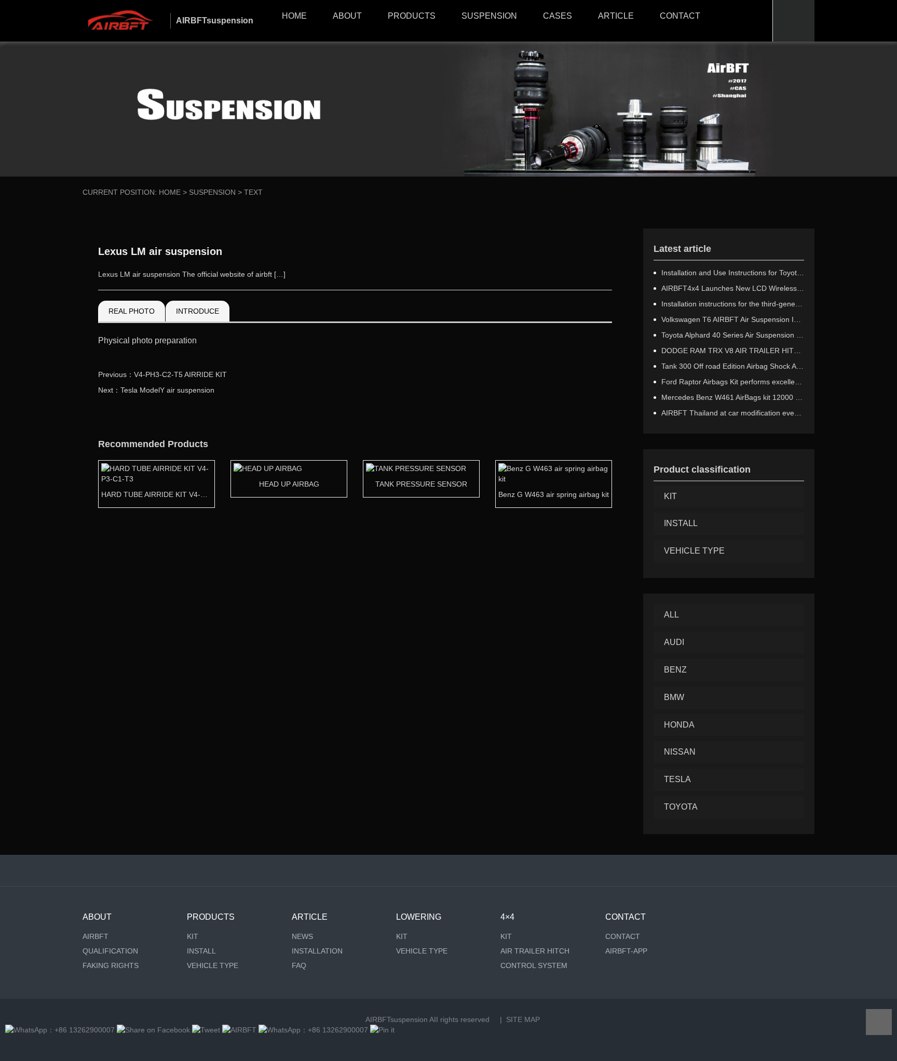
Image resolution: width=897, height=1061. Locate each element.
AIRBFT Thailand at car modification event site (732, 413)
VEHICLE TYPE (694, 550)
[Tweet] (206, 1030)
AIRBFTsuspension (396, 1019)
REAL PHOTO (131, 311)
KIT (670, 496)
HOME (294, 15)
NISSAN (680, 751)
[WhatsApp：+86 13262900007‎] (60, 1030)
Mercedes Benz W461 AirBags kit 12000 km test (732, 397)
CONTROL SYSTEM (533, 965)
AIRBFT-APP (626, 951)
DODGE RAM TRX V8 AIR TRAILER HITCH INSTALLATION (732, 350)
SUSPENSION (489, 15)
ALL (671, 614)
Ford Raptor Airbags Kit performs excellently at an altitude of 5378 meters (732, 382)
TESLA (677, 779)
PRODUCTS (412, 15)
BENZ (675, 669)
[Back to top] (879, 1022)
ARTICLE (616, 15)
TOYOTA (681, 806)
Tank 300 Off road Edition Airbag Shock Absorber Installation (732, 366)
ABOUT (347, 15)
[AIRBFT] (239, 1030)
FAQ (299, 965)
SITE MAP (523, 1019)
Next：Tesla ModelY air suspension (156, 390)
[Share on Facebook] (153, 1030)
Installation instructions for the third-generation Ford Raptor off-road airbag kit (732, 304)
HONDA (679, 724)
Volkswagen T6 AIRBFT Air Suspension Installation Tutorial (732, 319)
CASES (557, 15)
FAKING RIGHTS (111, 965)
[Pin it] (382, 1030)
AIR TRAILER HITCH (534, 951)
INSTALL (681, 523)
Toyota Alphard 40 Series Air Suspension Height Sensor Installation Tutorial (732, 335)
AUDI (674, 642)
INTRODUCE (197, 311)
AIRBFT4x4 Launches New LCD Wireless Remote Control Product (732, 288)
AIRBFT (95, 936)
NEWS (302, 936)
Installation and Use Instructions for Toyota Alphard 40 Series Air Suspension (732, 272)
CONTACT (680, 15)
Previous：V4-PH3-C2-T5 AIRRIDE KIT (162, 374)
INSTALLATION (317, 951)
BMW (674, 697)
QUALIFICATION (110, 951)
